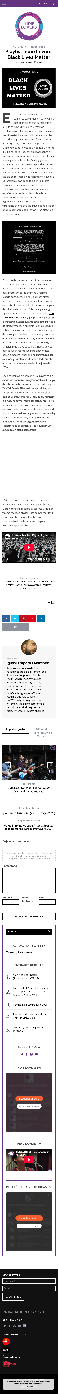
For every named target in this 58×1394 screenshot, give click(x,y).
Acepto (30, 1386)
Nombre (8, 897)
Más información (35, 1383)
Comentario (9, 866)
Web (42, 897)
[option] (29, 769)
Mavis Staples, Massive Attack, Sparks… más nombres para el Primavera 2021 (29, 824)
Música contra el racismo (37, 585)
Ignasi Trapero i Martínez (30, 61)
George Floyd (40, 581)
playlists (33, 588)
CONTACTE (37, 1311)
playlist (24, 588)
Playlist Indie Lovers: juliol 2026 (30, 1004)
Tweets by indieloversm (19, 952)
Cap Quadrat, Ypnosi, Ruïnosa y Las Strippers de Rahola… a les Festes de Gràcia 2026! (30, 991)
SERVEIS (24, 1311)
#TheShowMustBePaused (17, 581)
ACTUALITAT (20, 46)
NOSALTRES (11, 1311)
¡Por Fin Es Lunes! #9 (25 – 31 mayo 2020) (29, 811)
